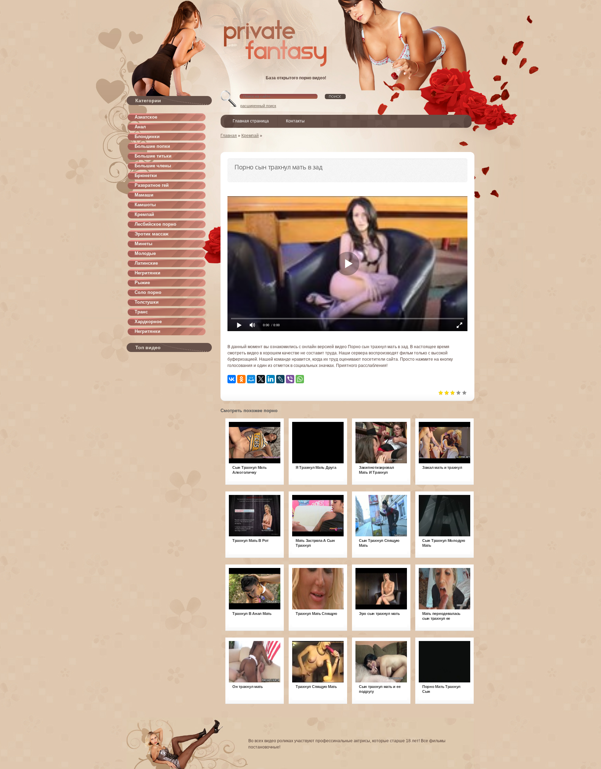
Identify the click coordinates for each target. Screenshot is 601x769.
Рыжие (142, 282)
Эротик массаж (151, 234)
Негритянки (147, 272)
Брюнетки (146, 175)
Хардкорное (148, 321)
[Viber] (290, 379)
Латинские (146, 263)
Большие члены (153, 165)
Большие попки (152, 146)
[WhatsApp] (300, 379)
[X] (261, 379)
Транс (141, 311)
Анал (140, 126)
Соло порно (148, 292)
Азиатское (146, 117)
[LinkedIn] (270, 379)
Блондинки (147, 136)
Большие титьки (153, 156)
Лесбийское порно (155, 224)
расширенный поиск (258, 106)
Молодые (145, 253)
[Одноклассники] (241, 379)
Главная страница (251, 121)
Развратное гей (152, 185)
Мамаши (144, 195)
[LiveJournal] (280, 379)
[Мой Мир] (251, 379)
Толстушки (147, 302)
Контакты (295, 121)
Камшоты (145, 204)
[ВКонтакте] (231, 379)
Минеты (143, 243)
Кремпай (144, 214)
